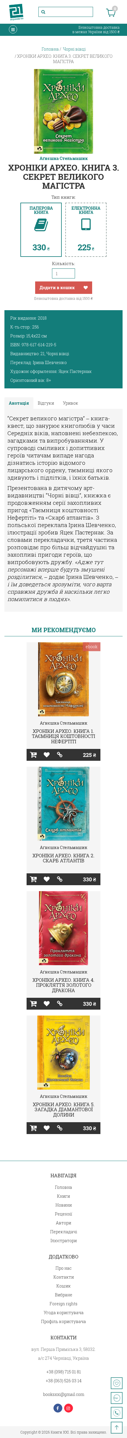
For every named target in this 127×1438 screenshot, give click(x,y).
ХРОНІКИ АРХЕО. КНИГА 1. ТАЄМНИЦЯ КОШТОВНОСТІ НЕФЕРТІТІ (63, 736)
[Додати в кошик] (33, 755)
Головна (63, 1187)
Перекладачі (63, 1231)
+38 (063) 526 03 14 (64, 1380)
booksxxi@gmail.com (63, 1394)
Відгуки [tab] (46, 403)
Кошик (63, 1286)
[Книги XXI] (16, 12)
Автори (63, 1223)
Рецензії (63, 1214)
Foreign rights (63, 1303)
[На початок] (117, 1428)
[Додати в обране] (85, 287)
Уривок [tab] (70, 403)
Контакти (63, 1277)
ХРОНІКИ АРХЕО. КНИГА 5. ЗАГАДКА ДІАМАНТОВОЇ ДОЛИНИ (64, 1109)
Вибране (63, 1295)
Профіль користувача (63, 1321)
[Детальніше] (59, 755)
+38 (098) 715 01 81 (63, 1372)
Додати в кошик (57, 287)
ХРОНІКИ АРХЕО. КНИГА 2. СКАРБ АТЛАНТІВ (63, 858)
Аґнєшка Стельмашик (64, 158)
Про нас (63, 1268)
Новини (64, 1205)
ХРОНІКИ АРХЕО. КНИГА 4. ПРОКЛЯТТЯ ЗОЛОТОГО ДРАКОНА (63, 985)
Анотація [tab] (19, 403)
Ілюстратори (64, 1240)
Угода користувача (64, 1312)
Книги (63, 1196)
